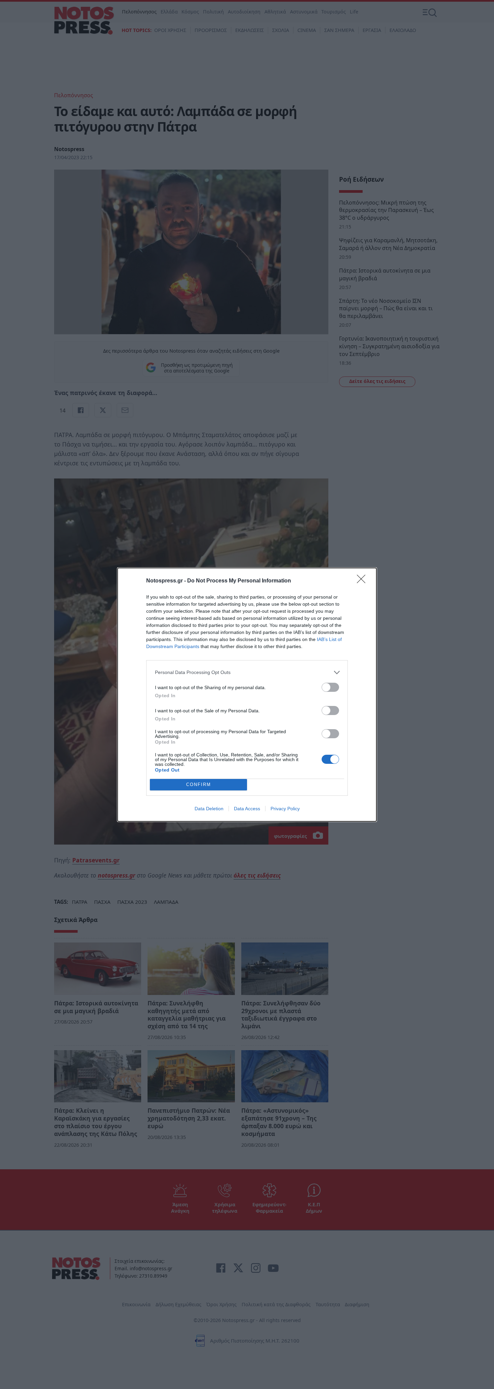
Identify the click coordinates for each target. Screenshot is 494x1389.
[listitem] (247, 672)
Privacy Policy (285, 808)
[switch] (330, 687)
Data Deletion (209, 808)
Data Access (247, 808)
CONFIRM (198, 784)
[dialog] (247, 694)
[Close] (363, 581)
